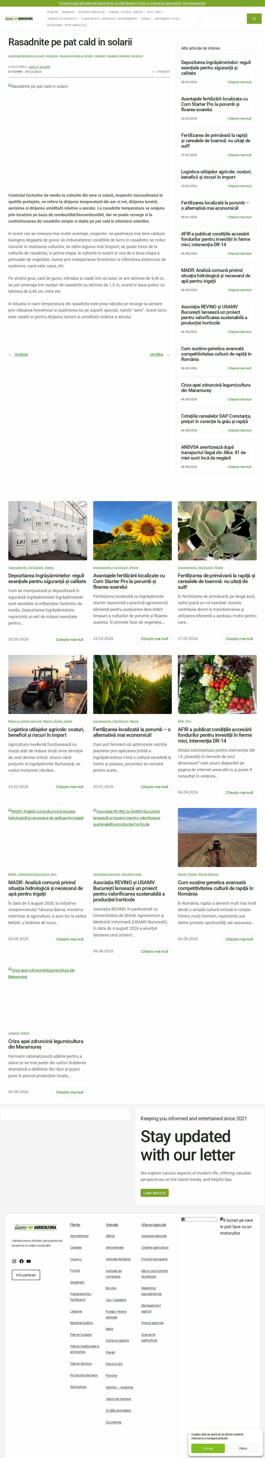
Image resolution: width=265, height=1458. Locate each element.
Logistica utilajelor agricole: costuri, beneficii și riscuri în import (46, 732)
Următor (157, 354)
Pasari (110, 1352)
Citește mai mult (240, 82)
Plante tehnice (209, 874)
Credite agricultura (155, 1247)
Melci (109, 1329)
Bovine (111, 1288)
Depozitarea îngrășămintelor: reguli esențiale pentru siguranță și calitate (47, 578)
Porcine (111, 1375)
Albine (110, 1236)
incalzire (52, 55)
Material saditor (81, 1323)
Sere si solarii (39, 67)
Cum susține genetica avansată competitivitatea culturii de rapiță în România (215, 888)
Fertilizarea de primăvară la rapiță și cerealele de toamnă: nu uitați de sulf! (216, 581)
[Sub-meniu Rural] (152, 18)
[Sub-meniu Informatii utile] (180, 18)
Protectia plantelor (84, 1375)
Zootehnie (113, 1422)
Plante (49, 567)
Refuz (243, 1448)
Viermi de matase (118, 1398)
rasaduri (100, 55)
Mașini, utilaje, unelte (58, 721)
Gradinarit (77, 1282)
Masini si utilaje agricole (25, 721)
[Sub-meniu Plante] (59, 12)
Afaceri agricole (153, 1224)
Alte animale (115, 1247)
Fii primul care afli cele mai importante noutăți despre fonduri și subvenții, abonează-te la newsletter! (132, 3)
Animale (112, 1224)
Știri (188, 721)
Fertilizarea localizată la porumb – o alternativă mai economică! (132, 732)
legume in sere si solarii (76, 55)
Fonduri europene (154, 1259)
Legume (76, 1311)
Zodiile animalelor (118, 1410)
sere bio (137, 55)
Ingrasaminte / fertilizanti (25, 567)
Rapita (182, 874)
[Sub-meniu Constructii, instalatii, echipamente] (138, 18)
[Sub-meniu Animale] (76, 12)
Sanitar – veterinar (119, 1387)
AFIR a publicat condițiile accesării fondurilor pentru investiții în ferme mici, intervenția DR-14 (215, 735)
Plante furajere (81, 1334)
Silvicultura (78, 1386)
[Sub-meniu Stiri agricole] (88, 25)
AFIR (181, 721)
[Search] (254, 18)
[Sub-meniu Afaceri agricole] (106, 12)
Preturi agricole (152, 1323)
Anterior (21, 354)
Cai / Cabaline (116, 1300)
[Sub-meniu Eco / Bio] (163, 12)
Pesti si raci (114, 1364)
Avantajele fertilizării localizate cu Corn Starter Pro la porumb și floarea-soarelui (129, 581)
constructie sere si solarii (26, 55)
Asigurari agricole (154, 1236)
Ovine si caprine (117, 1340)
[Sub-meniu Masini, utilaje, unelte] (144, 12)
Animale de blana (118, 1259)
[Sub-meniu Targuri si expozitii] (78, 18)
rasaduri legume (118, 55)
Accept (208, 1448)
